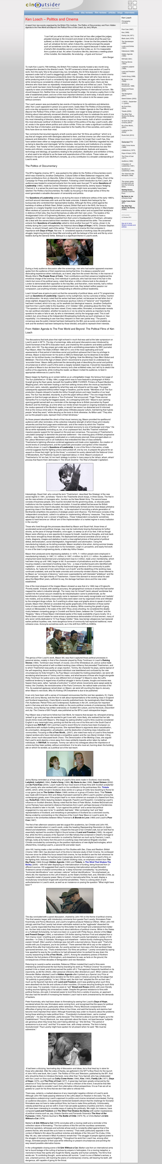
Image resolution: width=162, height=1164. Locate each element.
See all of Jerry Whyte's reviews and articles (129, 225)
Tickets (105, 787)
